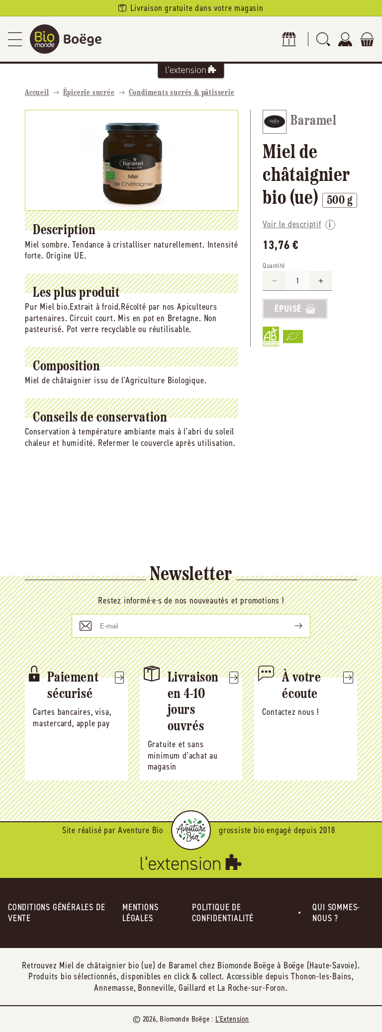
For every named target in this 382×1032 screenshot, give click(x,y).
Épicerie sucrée (89, 93)
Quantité (274, 265)
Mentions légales (140, 913)
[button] (15, 39)
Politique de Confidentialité (223, 913)
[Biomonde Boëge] (65, 39)
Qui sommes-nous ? (336, 913)
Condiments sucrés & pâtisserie (182, 93)
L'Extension (232, 1019)
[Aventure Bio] (191, 830)
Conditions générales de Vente (56, 913)
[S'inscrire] (290, 626)
